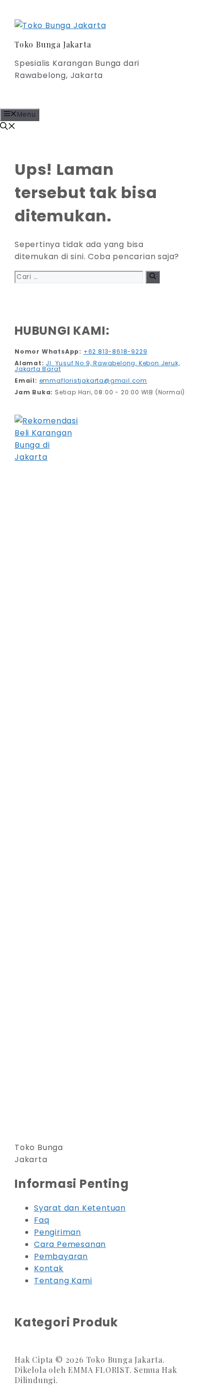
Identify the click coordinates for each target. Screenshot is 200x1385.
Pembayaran (61, 1256)
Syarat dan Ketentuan (80, 1208)
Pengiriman (57, 1232)
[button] (8, 127)
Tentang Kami (63, 1280)
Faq (41, 1220)
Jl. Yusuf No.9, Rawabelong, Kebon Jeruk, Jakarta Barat (97, 366)
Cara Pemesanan (70, 1244)
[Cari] (153, 277)
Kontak (49, 1268)
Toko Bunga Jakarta (53, 44)
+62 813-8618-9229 (115, 351)
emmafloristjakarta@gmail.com (93, 380)
